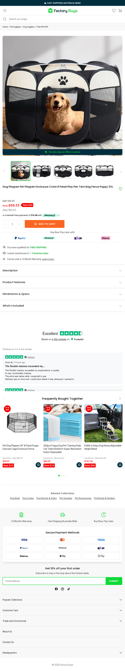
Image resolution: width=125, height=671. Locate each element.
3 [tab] (63, 475)
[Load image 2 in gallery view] (41, 171)
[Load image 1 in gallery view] (20, 171)
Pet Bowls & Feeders (104, 498)
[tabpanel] (22, 436)
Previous (5, 171)
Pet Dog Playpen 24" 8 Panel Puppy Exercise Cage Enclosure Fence (21, 447)
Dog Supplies (29, 27)
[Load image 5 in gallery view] (104, 171)
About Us (7, 631)
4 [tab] (66, 475)
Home (5, 27)
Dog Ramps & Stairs (46, 498)
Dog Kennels (42, 27)
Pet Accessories (83, 498)
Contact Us (8, 642)
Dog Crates (28, 498)
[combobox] (62, 19)
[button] (5, 11)
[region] (62, 3)
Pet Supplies (15, 27)
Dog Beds (15, 498)
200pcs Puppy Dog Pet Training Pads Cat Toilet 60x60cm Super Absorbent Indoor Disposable (62, 448)
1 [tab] (59, 475)
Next (120, 172)
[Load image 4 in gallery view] (83, 171)
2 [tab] (61, 475)
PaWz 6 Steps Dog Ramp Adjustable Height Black (102, 447)
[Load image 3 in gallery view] (62, 171)
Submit (113, 581)
